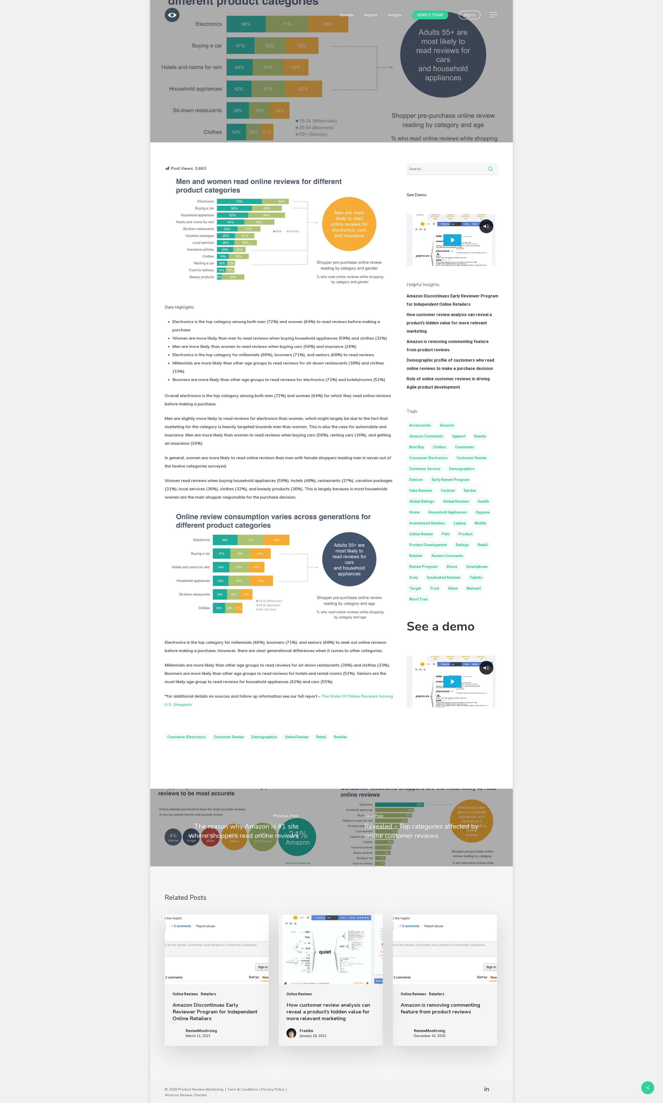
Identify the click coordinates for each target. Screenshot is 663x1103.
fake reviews (420, 490)
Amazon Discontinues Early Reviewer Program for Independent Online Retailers (452, 300)
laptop (460, 523)
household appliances (447, 512)
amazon (447, 425)
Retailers (208, 994)
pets (446, 534)
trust (434, 588)
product (465, 534)
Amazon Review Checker (186, 1095)
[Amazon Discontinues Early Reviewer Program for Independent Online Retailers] (217, 980)
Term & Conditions (242, 1089)
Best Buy (416, 447)
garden (470, 490)
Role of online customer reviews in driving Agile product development (448, 383)
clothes (439, 447)
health (483, 501)
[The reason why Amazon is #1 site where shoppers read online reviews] (240, 827)
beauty (480, 436)
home (414, 512)
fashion (448, 490)
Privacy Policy (273, 1089)
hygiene (483, 512)
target (415, 588)
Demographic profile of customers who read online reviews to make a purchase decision (450, 364)
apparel (458, 436)
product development (428, 545)
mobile (480, 523)
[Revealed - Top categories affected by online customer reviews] (423, 827)
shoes (451, 567)
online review (296, 737)
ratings (462, 545)
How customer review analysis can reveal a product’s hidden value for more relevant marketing (449, 323)
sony (413, 577)
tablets (476, 577)
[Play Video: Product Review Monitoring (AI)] (452, 240)
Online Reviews (331, 106)
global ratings (421, 501)
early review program (451, 480)
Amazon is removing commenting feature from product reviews (448, 345)
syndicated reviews (444, 577)
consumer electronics (186, 737)
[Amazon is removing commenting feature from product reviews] (445, 980)
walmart (473, 588)
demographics (264, 737)
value (453, 588)
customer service (424, 469)
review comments (447, 556)
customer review (229, 737)
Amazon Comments (426, 436)
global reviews (456, 501)
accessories (420, 425)
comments (464, 447)
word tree (418, 599)
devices (416, 480)
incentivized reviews (427, 523)
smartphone (476, 567)
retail (321, 737)
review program (423, 567)
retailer (340, 737)
